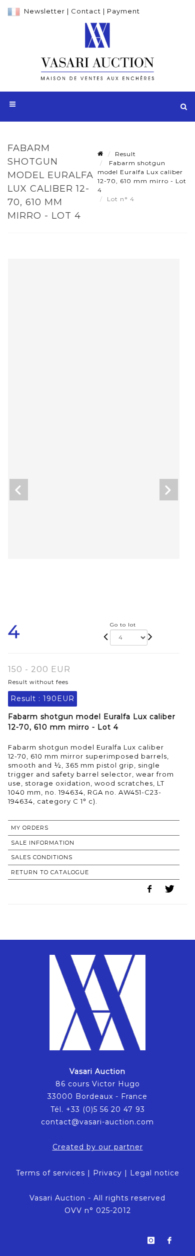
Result (125, 154)
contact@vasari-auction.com (97, 1121)
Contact (86, 11)
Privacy (107, 1172)
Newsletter (44, 11)
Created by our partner (97, 1146)
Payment (123, 11)
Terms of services (50, 1172)
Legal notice (155, 1172)
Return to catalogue (50, 872)
